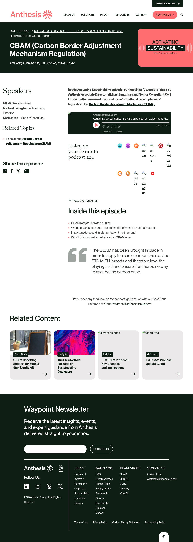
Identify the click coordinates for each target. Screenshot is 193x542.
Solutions (87, 14)
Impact (104, 14)
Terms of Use (81, 522)
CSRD (123, 483)
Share (119, 131)
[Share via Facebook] (13, 171)
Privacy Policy (100, 522)
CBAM (123, 474)
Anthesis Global (166, 3)
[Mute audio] (103, 126)
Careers (141, 14)
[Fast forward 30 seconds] (119, 126)
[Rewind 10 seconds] (108, 126)
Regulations (130, 468)
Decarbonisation (104, 479)
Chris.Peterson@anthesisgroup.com (127, 304)
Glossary (124, 488)
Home (13, 31)
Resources (122, 14)
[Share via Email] (28, 171)
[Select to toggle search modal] (182, 15)
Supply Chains (103, 488)
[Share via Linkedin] (7, 171)
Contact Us (163, 14)
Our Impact (80, 474)
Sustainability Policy (155, 522)
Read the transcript (84, 201)
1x (114, 126)
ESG (98, 474)
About (79, 468)
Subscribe (107, 131)
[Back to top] (164, 537)
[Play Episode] (96, 125)
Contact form (154, 474)
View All (100, 512)
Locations (79, 498)
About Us (69, 14)
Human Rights (103, 483)
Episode (24, 31)
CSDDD (124, 479)
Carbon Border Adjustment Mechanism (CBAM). (122, 104)
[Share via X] (20, 171)
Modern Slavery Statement (126, 522)
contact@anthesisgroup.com (162, 479)
